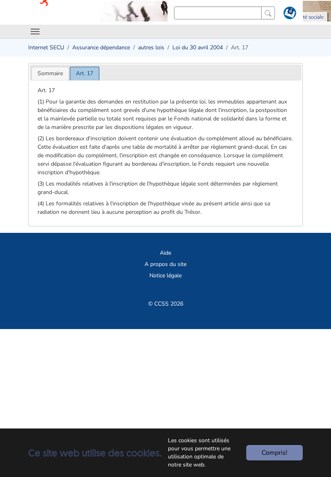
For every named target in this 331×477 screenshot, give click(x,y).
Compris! (274, 452)
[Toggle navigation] (35, 31)
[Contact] (288, 14)
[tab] (50, 73)
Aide (165, 253)
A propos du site (165, 264)
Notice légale (165, 275)
